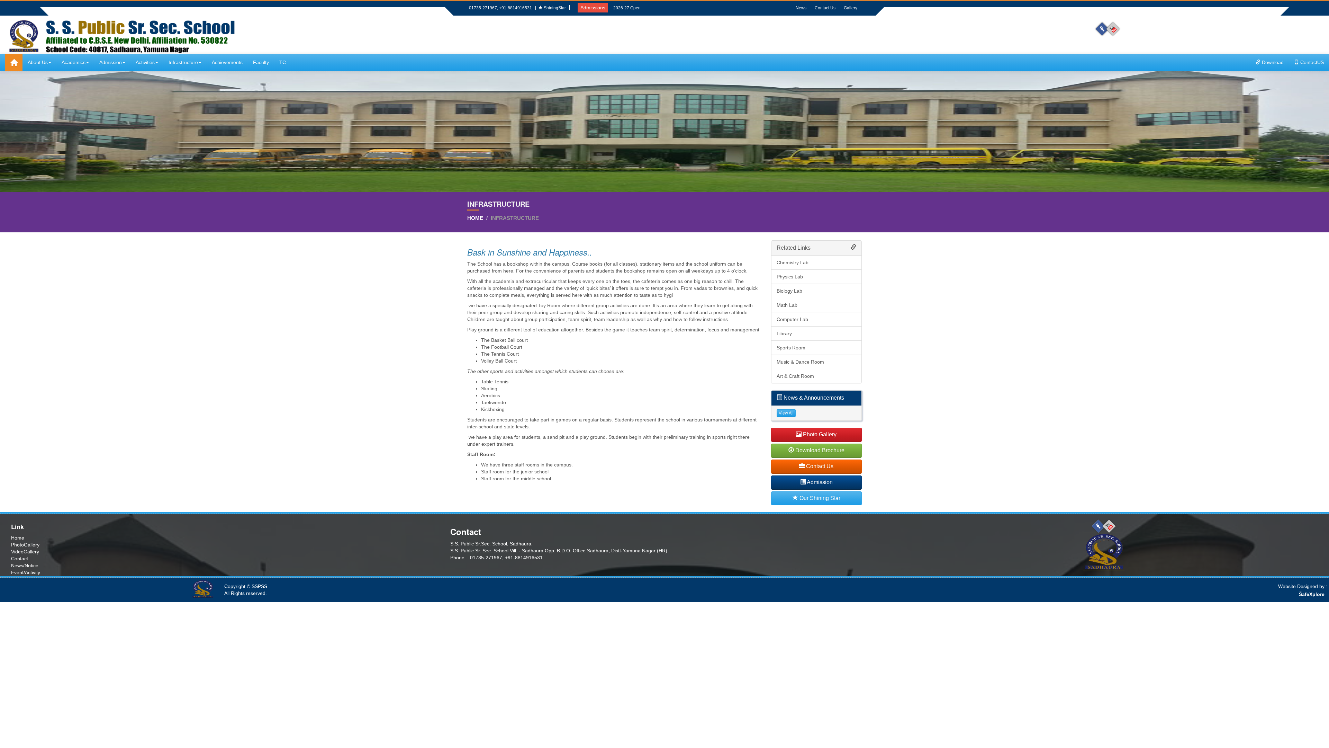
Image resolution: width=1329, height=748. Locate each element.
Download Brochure (819, 450)
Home (475, 218)
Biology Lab (789, 291)
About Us (38, 62)
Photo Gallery (819, 434)
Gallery (850, 8)
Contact (19, 558)
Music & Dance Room (800, 362)
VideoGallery (25, 551)
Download (1272, 62)
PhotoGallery (25, 544)
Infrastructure (183, 62)
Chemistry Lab (792, 262)
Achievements (227, 62)
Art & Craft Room (795, 376)
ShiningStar (554, 8)
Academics (73, 62)
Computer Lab (792, 319)
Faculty (261, 62)
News (801, 8)
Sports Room (791, 347)
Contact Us (825, 8)
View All (786, 413)
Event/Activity (25, 572)
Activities (145, 62)
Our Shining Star (819, 498)
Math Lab (787, 305)
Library (784, 333)
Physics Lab (790, 276)
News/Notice (24, 565)
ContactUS (1311, 62)
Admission (110, 62)
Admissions (592, 7)
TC (282, 62)
